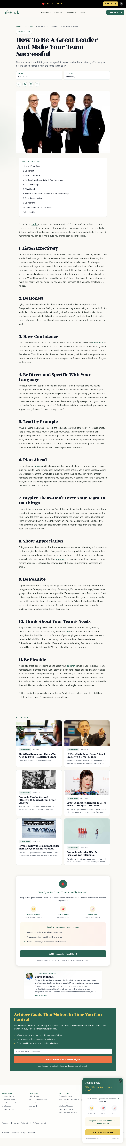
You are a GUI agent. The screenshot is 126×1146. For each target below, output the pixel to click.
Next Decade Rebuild (66, 1109)
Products (58, 12)
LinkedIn (44, 1123)
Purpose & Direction (66, 1103)
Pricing (82, 12)
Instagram (15, 1123)
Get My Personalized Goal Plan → (63, 954)
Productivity (28, 26)
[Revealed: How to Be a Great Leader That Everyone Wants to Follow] (39, 828)
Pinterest (24, 1123)
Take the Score (115, 12)
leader (35, 224)
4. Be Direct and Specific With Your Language (43, 180)
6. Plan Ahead (29, 189)
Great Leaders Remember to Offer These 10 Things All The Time (86, 804)
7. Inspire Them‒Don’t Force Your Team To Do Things (46, 193)
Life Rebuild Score (8, 1099)
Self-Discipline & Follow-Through (71, 1099)
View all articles (41, 996)
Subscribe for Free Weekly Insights (63, 1059)
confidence (97, 342)
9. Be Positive (29, 202)
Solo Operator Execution (68, 1113)
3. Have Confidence (31, 175)
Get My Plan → (110, 4)
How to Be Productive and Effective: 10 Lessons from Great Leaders (37, 800)
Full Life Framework (9, 1103)
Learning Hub (34, 1106)
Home (18, 26)
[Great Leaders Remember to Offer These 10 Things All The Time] (87, 782)
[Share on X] (31, 84)
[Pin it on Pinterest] (24, 84)
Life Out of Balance (66, 1106)
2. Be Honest (28, 170)
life (68, 631)
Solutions (70, 12)
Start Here (45, 12)
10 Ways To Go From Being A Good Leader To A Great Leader (86, 755)
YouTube (36, 1123)
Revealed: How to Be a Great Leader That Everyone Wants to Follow (39, 847)
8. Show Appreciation (32, 198)
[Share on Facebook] (18, 84)
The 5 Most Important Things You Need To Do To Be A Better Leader (37, 755)
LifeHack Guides (8, 1096)
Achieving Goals (8, 1109)
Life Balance (6, 1106)
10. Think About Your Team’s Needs (38, 207)
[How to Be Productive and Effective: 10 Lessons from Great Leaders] (39, 779)
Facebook (5, 1123)
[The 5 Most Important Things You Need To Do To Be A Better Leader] (39, 733)
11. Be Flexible (29, 212)
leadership (71, 665)
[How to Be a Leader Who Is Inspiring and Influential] (87, 831)
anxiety (38, 465)
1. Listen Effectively (31, 166)
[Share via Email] (37, 84)
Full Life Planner (34, 1103)
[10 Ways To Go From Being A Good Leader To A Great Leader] (87, 733)
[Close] (121, 4)
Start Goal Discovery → (103, 1132)
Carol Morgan (23, 76)
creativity (61, 558)
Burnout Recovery (65, 1096)
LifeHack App (34, 1096)
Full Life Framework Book (38, 1099)
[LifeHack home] (11, 12)
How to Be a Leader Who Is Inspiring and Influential (82, 853)
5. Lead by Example (31, 184)
